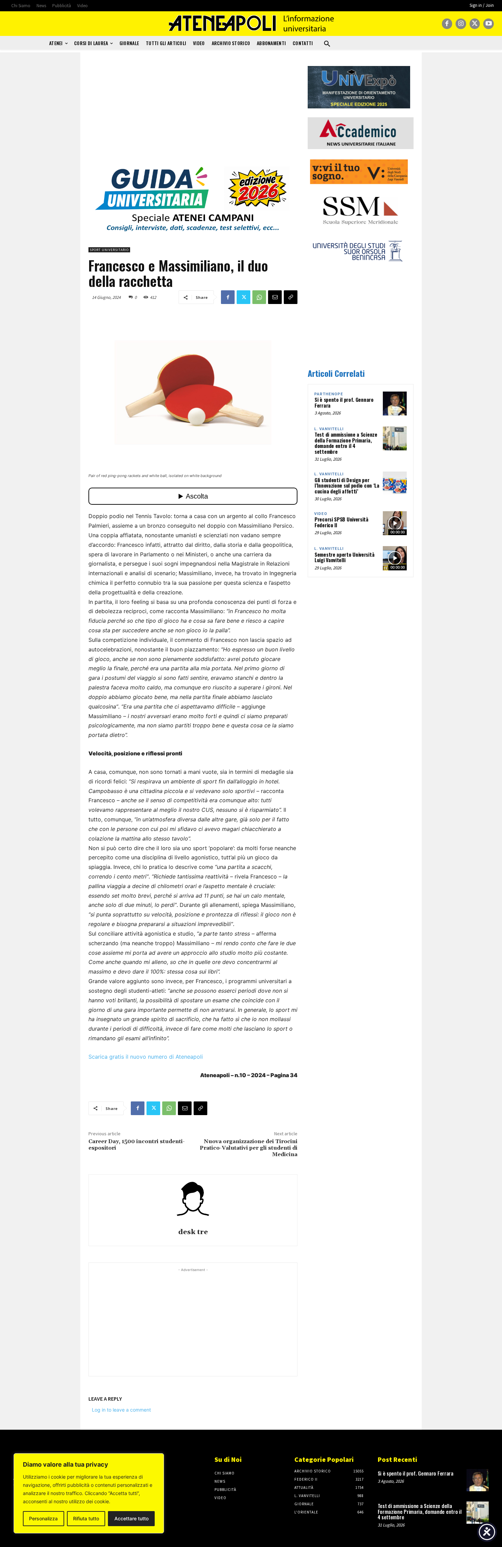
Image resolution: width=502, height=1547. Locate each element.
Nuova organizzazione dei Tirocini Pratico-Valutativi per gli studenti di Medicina (248, 1148)
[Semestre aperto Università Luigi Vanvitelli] (395, 558)
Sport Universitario (109, 250)
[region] (89, 1493)
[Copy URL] (290, 297)
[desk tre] (192, 1202)
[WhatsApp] (259, 297)
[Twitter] (475, 23)
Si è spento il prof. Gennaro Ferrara (344, 402)
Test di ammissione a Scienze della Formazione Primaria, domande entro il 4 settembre (346, 443)
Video (320, 514)
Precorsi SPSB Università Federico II (341, 522)
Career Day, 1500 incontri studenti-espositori (136, 1144)
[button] (327, 44)
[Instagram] (461, 23)
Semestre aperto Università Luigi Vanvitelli (344, 557)
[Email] (275, 297)
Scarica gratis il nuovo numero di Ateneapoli (145, 1056)
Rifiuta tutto (86, 1518)
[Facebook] (447, 23)
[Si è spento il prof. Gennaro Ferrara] (395, 403)
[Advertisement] (192, 114)
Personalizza (43, 1518)
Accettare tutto (131, 1518)
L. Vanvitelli (329, 429)
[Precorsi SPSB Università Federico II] (395, 523)
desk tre (193, 1232)
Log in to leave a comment (121, 1410)
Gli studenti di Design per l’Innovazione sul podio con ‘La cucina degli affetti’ (347, 485)
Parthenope (328, 394)
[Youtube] (488, 23)
